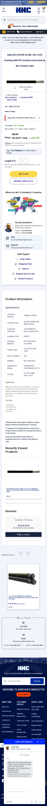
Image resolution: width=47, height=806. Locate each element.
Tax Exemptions (37, 721)
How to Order (22, 725)
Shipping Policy (25, 264)
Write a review (23, 534)
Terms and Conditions (6, 726)
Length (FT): (10, 161)
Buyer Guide (12, 100)
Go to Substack (23, 694)
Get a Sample (36, 734)
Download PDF (27, 97)
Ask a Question (11, 97)
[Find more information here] (24, 771)
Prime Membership (21, 731)
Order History (36, 730)
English (40, 32)
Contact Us (6, 720)
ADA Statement (7, 732)
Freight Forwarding (35, 715)
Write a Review (12, 95)
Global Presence (25, 278)
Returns (25, 269)
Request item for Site (25, 274)
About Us (5, 707)
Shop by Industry (8, 716)
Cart (43, 9)
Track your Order (23, 721)
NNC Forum (9, 32)
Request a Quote (23, 709)
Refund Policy (36, 725)
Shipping (8, 143)
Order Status (25, 259)
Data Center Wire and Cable (37, 708)
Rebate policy (22, 737)
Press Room (6, 711)
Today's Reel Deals (26, 32)
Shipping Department (21, 715)
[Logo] (23, 10)
